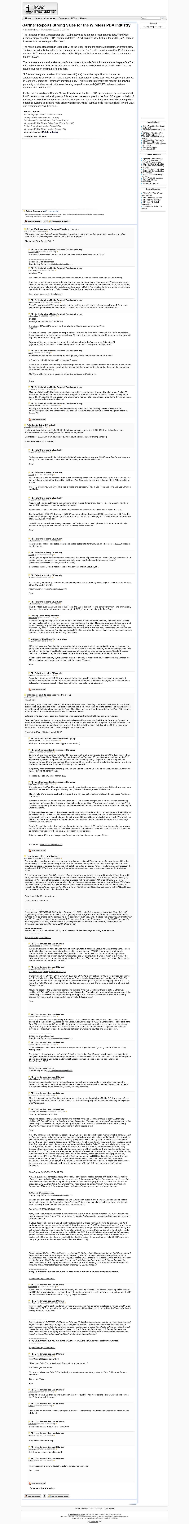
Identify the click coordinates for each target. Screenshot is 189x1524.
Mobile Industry (50, 132)
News (36, 18)
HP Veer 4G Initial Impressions (149, 148)
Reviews (62, 18)
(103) (153, 149)
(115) (150, 138)
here (65, 69)
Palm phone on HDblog (152, 174)
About (82, 18)
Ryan (36, 30)
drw (29, 353)
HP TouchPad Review (152, 140)
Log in (160, 27)
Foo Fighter (33, 252)
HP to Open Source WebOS (154, 130)
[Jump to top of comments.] (44, 1497)
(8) (162, 140)
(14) (149, 128)
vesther (27, 697)
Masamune (32, 618)
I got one (146, 159)
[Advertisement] (112, 8)
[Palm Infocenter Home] (40, 14)
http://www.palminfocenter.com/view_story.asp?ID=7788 (47, 432)
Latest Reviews (153, 189)
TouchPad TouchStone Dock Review (152, 194)
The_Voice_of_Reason (32, 858)
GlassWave (93, 1522)
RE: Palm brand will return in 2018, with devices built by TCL (152, 165)
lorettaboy (32, 1095)
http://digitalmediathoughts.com (60, 264)
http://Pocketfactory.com (45, 262)
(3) (160, 135)
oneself (27, 427)
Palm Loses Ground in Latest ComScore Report (46, 120)
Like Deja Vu (148, 183)
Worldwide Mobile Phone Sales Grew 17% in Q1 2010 (49, 123)
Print (44, 136)
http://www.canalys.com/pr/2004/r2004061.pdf (47, 972)
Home (28, 18)
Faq (106, 1508)
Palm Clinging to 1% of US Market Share (43, 114)
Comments (49, 18)
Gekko (31, 1406)
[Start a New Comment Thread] (33, 1497)
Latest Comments (153, 155)
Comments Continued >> (42, 1488)
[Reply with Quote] (47, 231)
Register (149, 27)
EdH (25, 231)
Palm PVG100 (149, 178)
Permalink (32, 136)
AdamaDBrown (34, 302)
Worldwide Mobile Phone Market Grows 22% (45, 129)
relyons (31, 1356)
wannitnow (32, 1287)
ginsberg (31, 389)
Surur (30, 452)
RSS (73, 18)
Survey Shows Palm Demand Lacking (41, 117)
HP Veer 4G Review (151, 142)
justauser (32, 1392)
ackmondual (33, 316)
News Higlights (153, 122)
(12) (149, 145)
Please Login (29, 216)
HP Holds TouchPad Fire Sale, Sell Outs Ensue (152, 134)
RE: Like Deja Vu (150, 180)
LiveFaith (32, 270)
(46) (161, 142)
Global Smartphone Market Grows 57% (42, 126)
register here (40, 216)
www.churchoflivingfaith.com (51, 294)
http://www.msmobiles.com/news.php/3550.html (48, 589)
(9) (142, 131)
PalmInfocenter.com (76, 1514)
